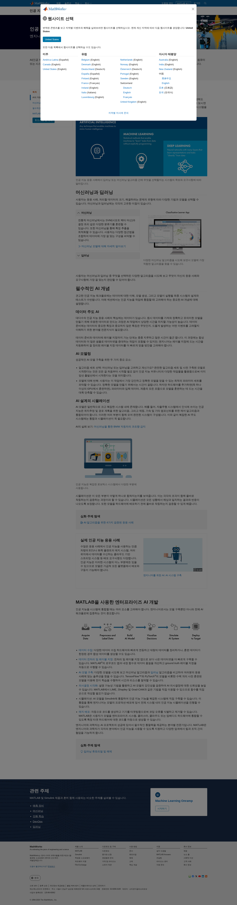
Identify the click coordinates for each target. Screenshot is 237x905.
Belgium (85, 60)
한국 (161, 92)
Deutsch (127, 88)
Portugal (124, 74)
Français (127, 97)
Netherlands (126, 60)
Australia (163, 60)
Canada (47, 64)
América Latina (50, 60)
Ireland (84, 88)
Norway (124, 64)
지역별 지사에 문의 (118, 113)
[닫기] (193, 9)
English (127, 92)
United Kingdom (128, 102)
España (85, 74)
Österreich (125, 69)
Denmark (86, 64)
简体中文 (166, 78)
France (85, 83)
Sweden (124, 78)
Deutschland (87, 69)
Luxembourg (87, 97)
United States (50, 69)
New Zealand (165, 69)
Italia (83, 92)
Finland (85, 78)
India (161, 64)
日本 (161, 88)
